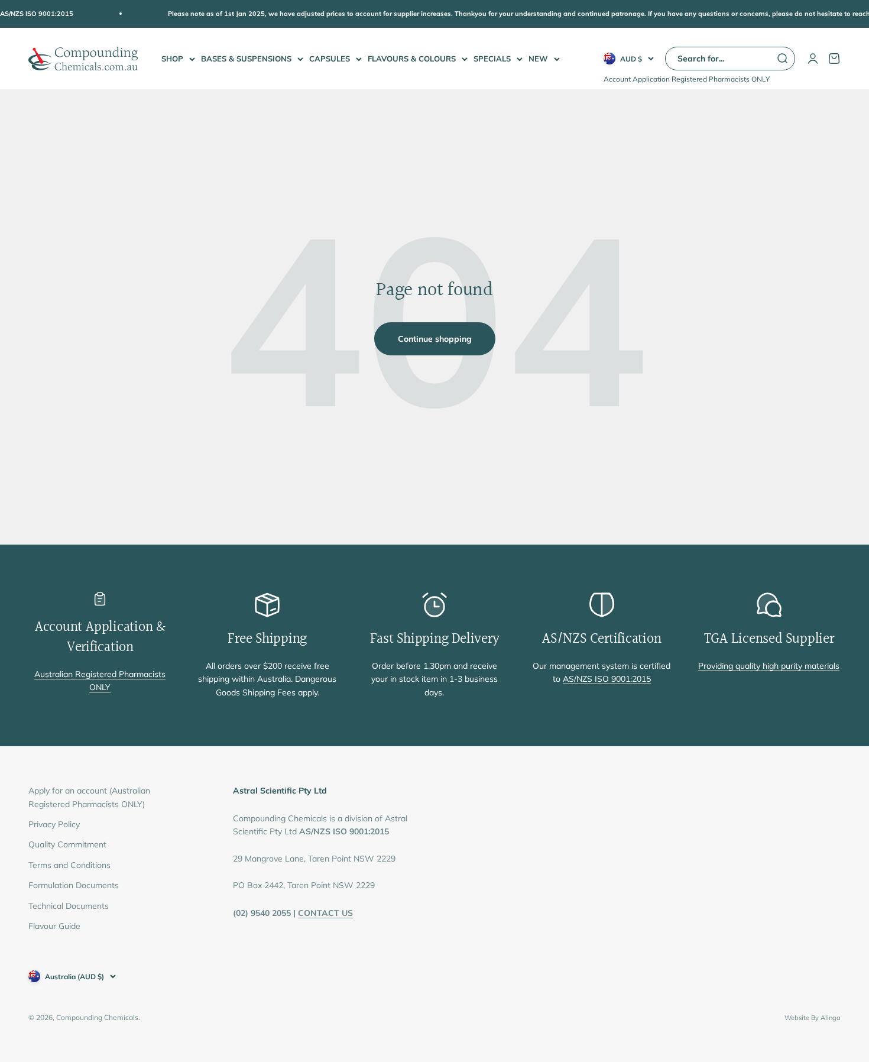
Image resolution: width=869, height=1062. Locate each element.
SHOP (172, 58)
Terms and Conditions (69, 865)
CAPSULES (329, 58)
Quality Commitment (67, 844)
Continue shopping (435, 339)
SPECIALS (492, 58)
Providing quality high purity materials (768, 665)
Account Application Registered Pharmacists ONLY (687, 79)
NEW (538, 58)
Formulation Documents (73, 885)
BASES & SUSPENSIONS (246, 58)
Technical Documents (68, 906)
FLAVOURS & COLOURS (412, 58)
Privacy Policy (54, 824)
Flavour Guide (54, 926)
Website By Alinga (812, 1018)
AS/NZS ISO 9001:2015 (607, 679)
